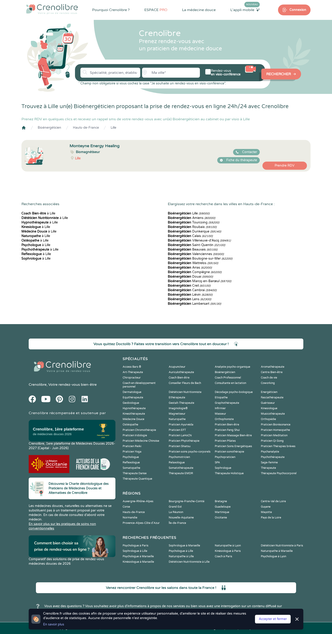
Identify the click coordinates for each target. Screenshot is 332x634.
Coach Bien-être (179, 377)
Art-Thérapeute (133, 372)
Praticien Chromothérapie (139, 430)
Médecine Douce (133, 419)
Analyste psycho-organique (232, 366)
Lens (189, 299)
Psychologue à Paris (135, 545)
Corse (126, 506)
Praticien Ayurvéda (181, 424)
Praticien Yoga (132, 451)
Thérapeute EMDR (181, 473)
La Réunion (176, 512)
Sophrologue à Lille (135, 551)
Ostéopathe (130, 424)
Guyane (266, 506)
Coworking (268, 383)
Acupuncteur (177, 366)
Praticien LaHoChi (180, 435)
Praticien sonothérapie (229, 451)
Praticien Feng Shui (227, 430)
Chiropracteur (132, 377)
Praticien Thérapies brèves (278, 446)
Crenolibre (38, 384)
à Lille (38, 213)
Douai (190, 277)
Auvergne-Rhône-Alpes (138, 501)
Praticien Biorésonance (275, 424)
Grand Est (175, 506)
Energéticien (269, 392)
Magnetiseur (177, 413)
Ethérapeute (177, 397)
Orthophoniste (224, 419)
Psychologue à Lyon (273, 556)
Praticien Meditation (274, 435)
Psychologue (131, 457)
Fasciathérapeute (272, 397)
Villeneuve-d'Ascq (199, 240)
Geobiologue (131, 402)
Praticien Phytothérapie (184, 440)
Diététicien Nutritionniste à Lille (189, 561)
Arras (190, 267)
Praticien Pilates (225, 440)
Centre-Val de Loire (273, 501)
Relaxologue (177, 462)
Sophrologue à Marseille (184, 545)
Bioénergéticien (49, 128)
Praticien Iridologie (135, 435)
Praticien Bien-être (227, 424)
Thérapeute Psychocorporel (279, 473)
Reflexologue (131, 462)
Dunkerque (194, 231)
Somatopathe (131, 467)
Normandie (130, 517)
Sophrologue (223, 467)
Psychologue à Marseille (138, 556)
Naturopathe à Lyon (228, 545)
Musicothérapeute (273, 413)
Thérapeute (268, 467)
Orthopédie (268, 419)
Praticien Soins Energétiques (233, 446)
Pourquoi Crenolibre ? (111, 10)
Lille (113, 128)
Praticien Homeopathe (275, 430)
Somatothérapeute (181, 467)
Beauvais (192, 249)
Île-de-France (177, 523)
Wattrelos (193, 263)
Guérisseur (268, 402)
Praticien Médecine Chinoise (141, 440)
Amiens (191, 218)
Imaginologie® (178, 408)
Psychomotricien (179, 457)
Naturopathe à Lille (181, 556)
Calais (190, 236)
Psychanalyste (270, 451)
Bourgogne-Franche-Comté (186, 501)
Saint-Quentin (196, 245)
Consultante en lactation (230, 383)
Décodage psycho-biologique (234, 392)
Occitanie (221, 517)
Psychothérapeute (273, 457)
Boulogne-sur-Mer (200, 258)
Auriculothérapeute (181, 372)
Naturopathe (177, 419)
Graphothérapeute (227, 402)
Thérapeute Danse (135, 473)
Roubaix (192, 227)
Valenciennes (196, 254)
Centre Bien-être (272, 372)
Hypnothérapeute (134, 408)
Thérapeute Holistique (229, 473)
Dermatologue (132, 392)
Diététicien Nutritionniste (185, 392)
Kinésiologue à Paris (228, 551)
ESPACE (155, 10)
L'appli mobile (244, 9)
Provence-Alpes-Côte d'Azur (141, 523)
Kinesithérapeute (134, 413)
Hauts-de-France (86, 128)
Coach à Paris (223, 556)
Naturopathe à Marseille (277, 551)
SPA (217, 462)
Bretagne (221, 501)
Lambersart (194, 304)
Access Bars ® (132, 366)
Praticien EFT (177, 430)
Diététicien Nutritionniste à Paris (282, 545)
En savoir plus (53, 624)
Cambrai (192, 290)
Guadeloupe (223, 506)
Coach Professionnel (228, 377)
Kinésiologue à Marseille (138, 561)
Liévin (190, 295)
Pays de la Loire (271, 517)
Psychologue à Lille (181, 551)
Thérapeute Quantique (137, 478)
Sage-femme (269, 462)
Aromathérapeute (272, 366)
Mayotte (266, 512)
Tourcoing (193, 222)
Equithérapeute (133, 397)
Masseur (220, 413)
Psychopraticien (225, 457)
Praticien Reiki (132, 446)
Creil (189, 286)
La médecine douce (199, 10)
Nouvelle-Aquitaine (181, 517)
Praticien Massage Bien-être (233, 435)
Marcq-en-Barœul (199, 281)
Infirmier (220, 408)
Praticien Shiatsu (179, 446)
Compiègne (195, 272)
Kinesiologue (269, 408)
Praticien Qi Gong (272, 440)
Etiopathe (221, 397)
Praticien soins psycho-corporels (189, 451)
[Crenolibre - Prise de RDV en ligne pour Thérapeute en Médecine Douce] (52, 9)
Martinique (222, 512)
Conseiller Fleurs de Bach (185, 383)
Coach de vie (269, 377)
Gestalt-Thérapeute (181, 402)
